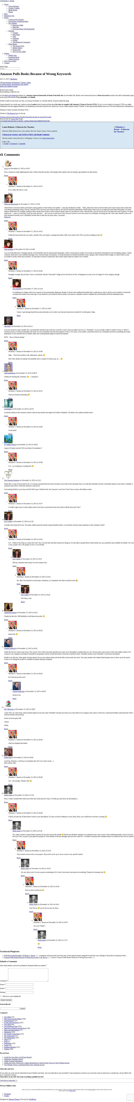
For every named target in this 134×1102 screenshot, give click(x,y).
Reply (6, 175)
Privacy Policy (92, 1089)
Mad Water (16, 35)
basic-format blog (48, 138)
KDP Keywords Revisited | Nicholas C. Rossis (19, 955)
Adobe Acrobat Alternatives (13, 1061)
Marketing (13, 79)
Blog (5, 14)
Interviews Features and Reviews (15, 1028)
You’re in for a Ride (19, 52)
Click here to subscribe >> (8, 1080)
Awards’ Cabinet (13, 8)
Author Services (13, 59)
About (6, 4)
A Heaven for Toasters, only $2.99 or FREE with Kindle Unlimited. (26, 134)
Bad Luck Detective (11, 95)
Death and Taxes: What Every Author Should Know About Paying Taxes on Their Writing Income (36, 1063)
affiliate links (72, 1090)
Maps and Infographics (11, 1030)
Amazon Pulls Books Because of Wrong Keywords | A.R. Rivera (25, 957)
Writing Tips (12, 55)
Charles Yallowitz (10, 648)
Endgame (16, 38)
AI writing (7, 1017)
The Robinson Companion (21, 42)
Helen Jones (8, 795)
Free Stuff (7, 1024)
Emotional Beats (13, 57)
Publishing (7, 1043)
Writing (6, 53)
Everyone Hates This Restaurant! (23, 29)
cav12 (6, 168)
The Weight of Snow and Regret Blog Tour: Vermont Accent (24, 1065)
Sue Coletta (8, 521)
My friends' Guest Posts (12, 1034)
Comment (4, 981)
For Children (12, 23)
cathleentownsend (10, 612)
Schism (15, 40)
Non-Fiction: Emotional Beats (18, 21)
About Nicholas (13, 6)
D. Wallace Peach (10, 444)
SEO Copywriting (10, 61)
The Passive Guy (12, 113)
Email (2, 988)
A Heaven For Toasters (16, 19)
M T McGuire (9, 709)
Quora (6, 1045)
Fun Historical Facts (10, 1026)
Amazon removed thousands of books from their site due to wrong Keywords (25, 117)
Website (2, 992)
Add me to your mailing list (11, 996)
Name (2, 984)
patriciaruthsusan (9, 373)
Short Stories (12, 44)
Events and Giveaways (11, 1022)
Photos (10, 12)
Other (6, 1039)
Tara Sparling (8, 249)
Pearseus (11, 31)
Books (6, 18)
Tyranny (15, 33)
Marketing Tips (9, 16)
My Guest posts (9, 1036)
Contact (6, 63)
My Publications (9, 1038)
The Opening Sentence (11, 480)
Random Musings (10, 1047)
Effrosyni (7, 217)
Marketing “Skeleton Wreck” (13, 1059)
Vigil (14, 36)
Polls (5, 1041)
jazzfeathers (8, 409)
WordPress (32, 1099)
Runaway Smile (18, 25)
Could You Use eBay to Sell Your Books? (18, 1057)
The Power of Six (18, 46)
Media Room (12, 10)
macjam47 (7, 326)
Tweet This (14, 119)
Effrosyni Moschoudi (11, 204)
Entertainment (8, 1021)
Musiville (16, 27)
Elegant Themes (14, 1099)
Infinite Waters (17, 48)
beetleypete (8, 757)
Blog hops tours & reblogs (13, 1019)
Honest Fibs (17, 50)
